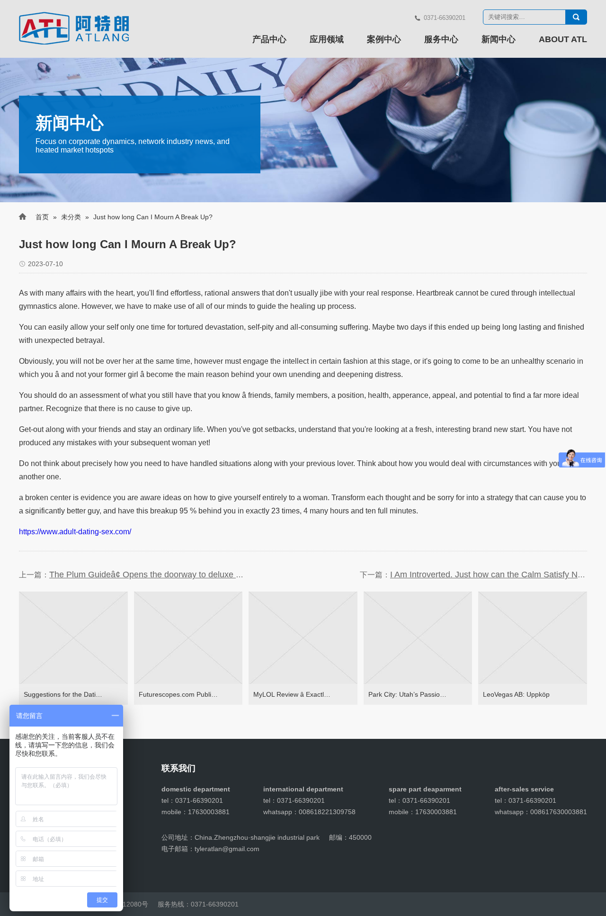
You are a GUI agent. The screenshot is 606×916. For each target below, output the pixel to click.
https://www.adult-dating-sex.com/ (75, 532)
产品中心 (269, 39)
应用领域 (327, 39)
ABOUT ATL (563, 39)
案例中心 (384, 39)
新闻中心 (498, 39)
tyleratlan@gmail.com (227, 849)
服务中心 (441, 39)
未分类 (71, 217)
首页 (42, 217)
